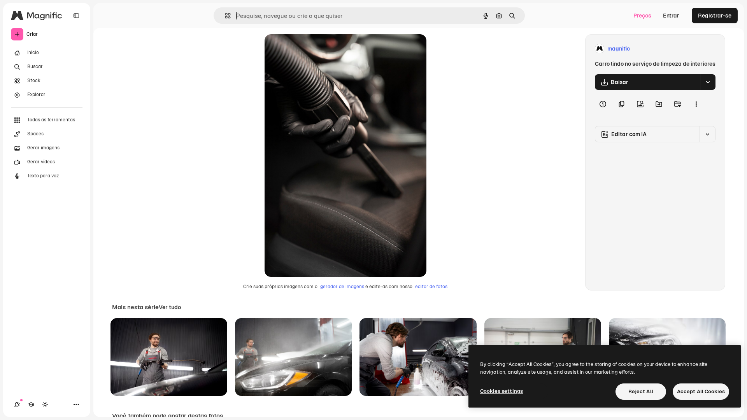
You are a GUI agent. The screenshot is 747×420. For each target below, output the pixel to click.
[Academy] (31, 404)
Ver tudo (170, 307)
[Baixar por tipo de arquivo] (707, 82)
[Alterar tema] (45, 404)
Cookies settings (501, 391)
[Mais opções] (696, 104)
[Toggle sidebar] (76, 15)
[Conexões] (17, 404)
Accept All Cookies (701, 391)
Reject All (640, 391)
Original (314, 48)
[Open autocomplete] (224, 16)
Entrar (671, 15)
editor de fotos (431, 287)
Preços (642, 15)
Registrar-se (714, 15)
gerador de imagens (342, 287)
